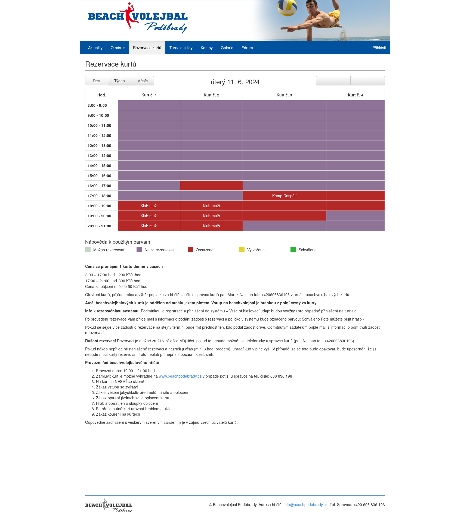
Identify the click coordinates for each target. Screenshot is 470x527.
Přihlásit (379, 47)
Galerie (227, 47)
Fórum (247, 47)
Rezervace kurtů (147, 47)
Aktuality (95, 47)
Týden (119, 80)
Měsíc (142, 80)
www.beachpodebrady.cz (180, 376)
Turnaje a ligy (181, 47)
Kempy (207, 47)
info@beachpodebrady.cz (305, 504)
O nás (116, 47)
